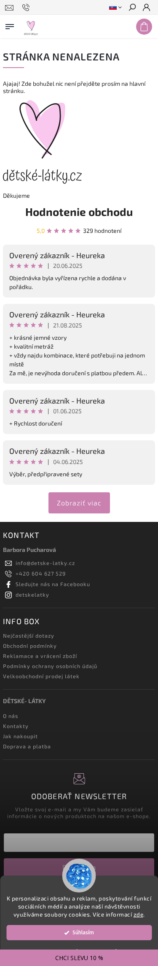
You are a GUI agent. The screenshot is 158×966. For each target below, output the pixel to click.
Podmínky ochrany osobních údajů (50, 666)
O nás (10, 715)
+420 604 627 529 (41, 573)
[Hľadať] (132, 8)
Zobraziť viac (79, 503)
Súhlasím (83, 932)
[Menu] (9, 25)
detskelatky (32, 594)
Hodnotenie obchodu (79, 211)
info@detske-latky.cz (45, 562)
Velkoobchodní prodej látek (41, 676)
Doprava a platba (27, 746)
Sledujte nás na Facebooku (53, 584)
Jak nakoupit (20, 736)
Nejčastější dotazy (28, 635)
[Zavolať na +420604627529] (27, 7)
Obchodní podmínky (30, 645)
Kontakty (16, 726)
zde (139, 914)
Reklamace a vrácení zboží (40, 655)
